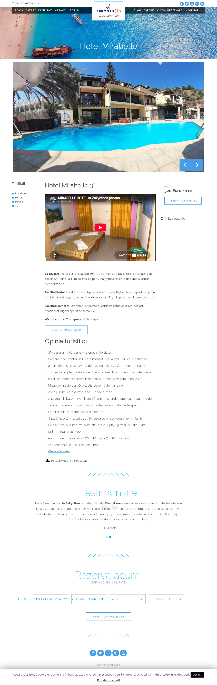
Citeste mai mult (108, 680)
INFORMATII (192, 10)
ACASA (19, 10)
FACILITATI (45, 10)
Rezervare (114, 665)
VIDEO (161, 10)
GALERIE (149, 10)
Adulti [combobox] (116, 599)
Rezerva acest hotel (183, 200)
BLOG (137, 10)
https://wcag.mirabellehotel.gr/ (78, 319)
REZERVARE (174, 10)
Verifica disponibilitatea (108, 616)
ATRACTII (61, 10)
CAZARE (31, 10)
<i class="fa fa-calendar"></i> (41, 599)
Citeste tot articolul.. (59, 451)
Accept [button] (197, 674)
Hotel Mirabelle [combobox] (161, 599)
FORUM (75, 10)
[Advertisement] (183, 285)
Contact (101, 665)
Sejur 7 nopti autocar (66, 330)
